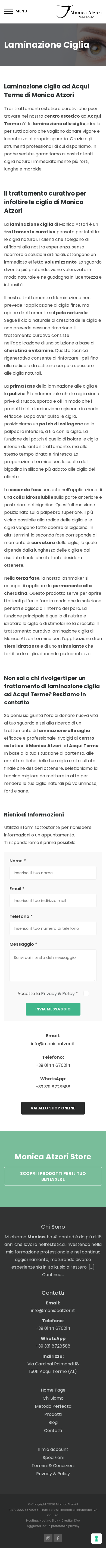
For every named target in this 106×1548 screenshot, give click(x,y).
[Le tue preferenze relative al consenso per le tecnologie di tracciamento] (96, 1538)
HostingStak (48, 1520)
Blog (53, 1422)
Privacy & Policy (58, 993)
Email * (17, 889)
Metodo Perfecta (53, 1406)
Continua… (53, 1275)
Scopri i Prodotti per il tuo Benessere (53, 1176)
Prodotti (53, 1414)
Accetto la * (48, 993)
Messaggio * (23, 944)
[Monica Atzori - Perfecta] (79, 10)
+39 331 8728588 (53, 1087)
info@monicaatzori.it (53, 1044)
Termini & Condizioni (53, 1465)
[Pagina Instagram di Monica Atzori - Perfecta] (48, 1538)
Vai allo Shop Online (53, 1108)
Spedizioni (53, 1457)
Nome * (18, 861)
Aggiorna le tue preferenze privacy (53, 1526)
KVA (77, 1520)
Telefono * (21, 916)
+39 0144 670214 (53, 1065)
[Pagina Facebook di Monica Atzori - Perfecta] (58, 1538)
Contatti (53, 1430)
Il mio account (53, 1449)
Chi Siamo (53, 1398)
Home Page (53, 1390)
